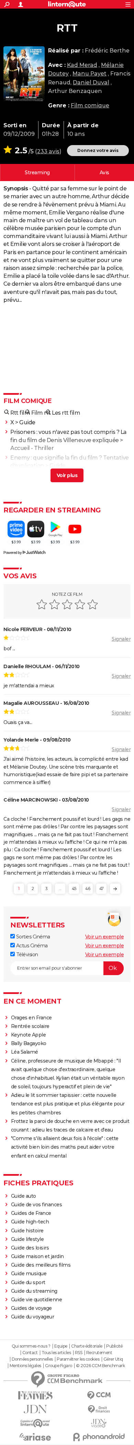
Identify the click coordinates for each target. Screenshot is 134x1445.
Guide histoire (27, 1231)
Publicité (114, 1346)
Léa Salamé (24, 1052)
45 (74, 888)
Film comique (90, 105)
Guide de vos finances (36, 1204)
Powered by (12, 552)
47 (101, 888)
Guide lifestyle (27, 1239)
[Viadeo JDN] (99, 1423)
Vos (104, 172)
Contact (30, 1352)
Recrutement (99, 1352)
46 (87, 888)
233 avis (48, 151)
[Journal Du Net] (35, 1409)
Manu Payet (89, 73)
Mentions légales (25, 1365)
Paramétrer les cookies (78, 1359)
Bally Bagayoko (28, 1043)
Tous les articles (56, 1352)
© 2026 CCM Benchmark (100, 1365)
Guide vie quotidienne (36, 1299)
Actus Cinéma (31, 946)
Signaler (121, 639)
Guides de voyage (31, 1308)
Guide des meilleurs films (41, 1265)
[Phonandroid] (99, 1437)
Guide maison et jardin (37, 1256)
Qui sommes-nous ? (31, 1346)
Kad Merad (82, 65)
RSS (78, 1352)
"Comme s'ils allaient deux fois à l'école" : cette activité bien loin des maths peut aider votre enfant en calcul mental (65, 1147)
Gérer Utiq (113, 1359)
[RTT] (24, 73)
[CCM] (99, 1395)
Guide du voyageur (32, 1317)
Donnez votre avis (98, 150)
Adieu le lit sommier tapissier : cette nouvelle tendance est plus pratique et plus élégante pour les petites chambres (68, 1103)
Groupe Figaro (58, 1365)
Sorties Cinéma (32, 937)
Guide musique (29, 1273)
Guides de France (31, 1213)
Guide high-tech (30, 1222)
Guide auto (23, 1196)
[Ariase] (35, 1437)
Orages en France (31, 1018)
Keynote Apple (28, 1035)
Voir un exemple (104, 937)
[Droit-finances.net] (99, 1409)
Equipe (60, 1346)
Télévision (26, 954)
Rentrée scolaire (30, 1026)
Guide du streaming (34, 1291)
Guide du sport (28, 1282)
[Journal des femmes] (35, 1395)
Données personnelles (32, 1359)
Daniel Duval (91, 82)
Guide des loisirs (30, 1248)
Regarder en (37, 172)
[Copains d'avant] (35, 1423)
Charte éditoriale (86, 1346)
